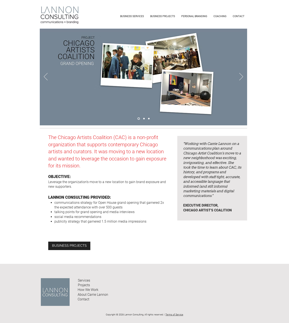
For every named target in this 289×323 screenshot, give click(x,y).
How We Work (88, 290)
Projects (84, 285)
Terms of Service (174, 314)
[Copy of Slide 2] (149, 118)
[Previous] (46, 77)
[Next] (241, 77)
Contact (83, 299)
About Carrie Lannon (93, 295)
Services (84, 280)
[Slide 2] (144, 118)
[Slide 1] (139, 119)
